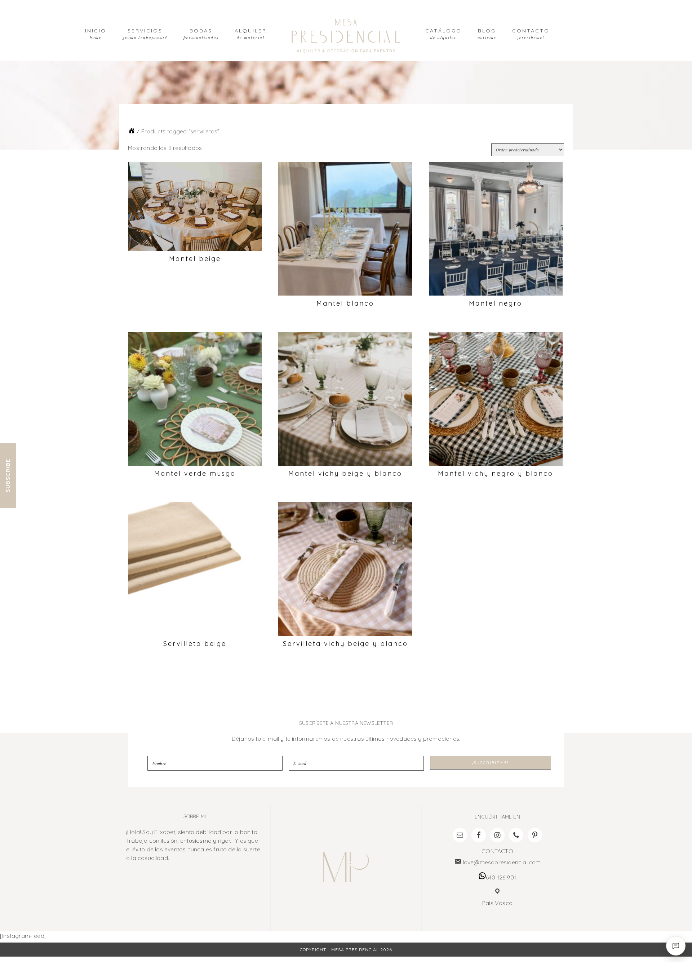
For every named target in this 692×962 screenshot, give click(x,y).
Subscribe (7, 475)
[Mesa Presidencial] (131, 131)
